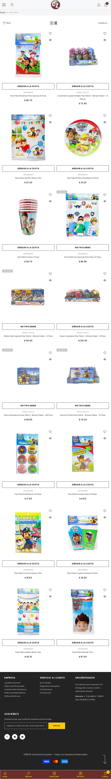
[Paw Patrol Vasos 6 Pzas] (28, 217)
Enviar (56, 725)
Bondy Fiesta (83, 92)
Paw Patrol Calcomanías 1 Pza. (28, 573)
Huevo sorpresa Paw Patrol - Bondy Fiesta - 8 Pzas (83, 336)
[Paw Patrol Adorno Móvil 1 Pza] (28, 138)
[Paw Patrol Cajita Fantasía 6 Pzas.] (83, 533)
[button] (52, 23)
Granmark (28, 92)
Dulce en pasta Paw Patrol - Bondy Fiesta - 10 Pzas (83, 415)
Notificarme (83, 247)
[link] (28, 774)
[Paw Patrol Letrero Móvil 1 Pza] (28, 612)
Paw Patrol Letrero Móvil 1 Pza (28, 652)
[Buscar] (12, 5)
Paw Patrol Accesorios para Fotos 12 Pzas (82, 257)
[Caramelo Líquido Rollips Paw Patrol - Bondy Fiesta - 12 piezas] (83, 55)
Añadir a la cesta (28, 86)
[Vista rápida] (50, 40)
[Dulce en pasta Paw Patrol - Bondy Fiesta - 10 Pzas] (83, 375)
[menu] (4, 5)
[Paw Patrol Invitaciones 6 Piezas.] (83, 454)
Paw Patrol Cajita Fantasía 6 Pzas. (82, 573)
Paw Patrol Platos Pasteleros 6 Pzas (82, 178)
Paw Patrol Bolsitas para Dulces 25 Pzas (28, 96)
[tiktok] (22, 737)
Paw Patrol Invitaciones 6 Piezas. (82, 494)
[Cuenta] (98, 4)
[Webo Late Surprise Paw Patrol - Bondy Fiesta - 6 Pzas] (28, 296)
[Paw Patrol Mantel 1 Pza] (83, 612)
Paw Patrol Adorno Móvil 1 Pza (28, 178)
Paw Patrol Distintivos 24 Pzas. (28, 494)
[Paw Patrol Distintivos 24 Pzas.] (28, 454)
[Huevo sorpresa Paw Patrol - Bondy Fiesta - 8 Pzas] (83, 296)
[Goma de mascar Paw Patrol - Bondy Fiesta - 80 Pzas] (28, 375)
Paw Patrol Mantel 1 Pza (82, 652)
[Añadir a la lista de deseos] (50, 33)
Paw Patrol (13, 12)
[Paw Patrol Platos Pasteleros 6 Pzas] (83, 138)
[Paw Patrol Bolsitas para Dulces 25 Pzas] (28, 55)
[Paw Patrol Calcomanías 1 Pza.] (28, 533)
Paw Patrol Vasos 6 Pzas (28, 257)
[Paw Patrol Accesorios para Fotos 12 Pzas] (83, 217)
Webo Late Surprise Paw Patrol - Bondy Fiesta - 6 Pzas (28, 336)
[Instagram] (14, 737)
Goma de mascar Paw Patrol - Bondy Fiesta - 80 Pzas (28, 415)
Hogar (3, 12)
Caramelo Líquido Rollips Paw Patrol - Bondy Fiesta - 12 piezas (83, 97)
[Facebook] (7, 737)
